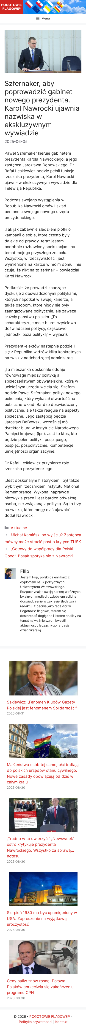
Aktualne (19, 527)
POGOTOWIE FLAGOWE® (49, 1016)
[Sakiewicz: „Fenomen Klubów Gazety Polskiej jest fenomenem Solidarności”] (43, 692)
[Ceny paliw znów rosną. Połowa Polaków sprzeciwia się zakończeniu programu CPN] (43, 971)
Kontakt (61, 1022)
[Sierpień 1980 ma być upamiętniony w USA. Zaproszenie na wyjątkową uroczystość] (43, 903)
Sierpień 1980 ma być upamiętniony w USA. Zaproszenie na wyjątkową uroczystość (42, 918)
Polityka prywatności (35, 1022)
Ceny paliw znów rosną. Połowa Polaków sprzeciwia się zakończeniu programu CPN (40, 987)
